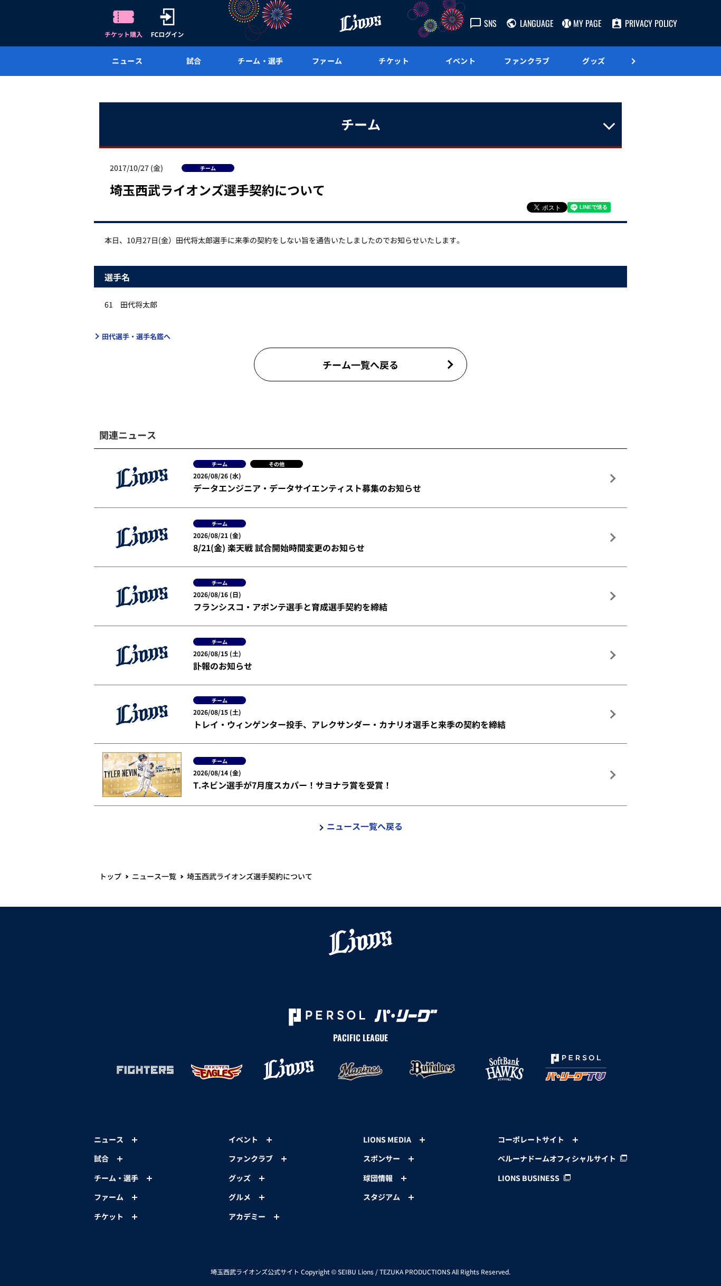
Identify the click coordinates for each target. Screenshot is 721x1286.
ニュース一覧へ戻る (365, 826)
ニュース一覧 (154, 876)
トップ (110, 876)
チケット (393, 60)
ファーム (327, 60)
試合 (194, 60)
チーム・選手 (260, 60)
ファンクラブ (527, 60)
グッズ (593, 60)
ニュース (127, 60)
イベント (460, 60)
